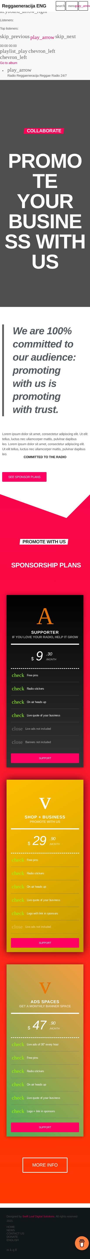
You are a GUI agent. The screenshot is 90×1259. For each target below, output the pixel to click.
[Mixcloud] (11, 1250)
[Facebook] (16, 1250)
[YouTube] (8, 1250)
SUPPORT (45, 758)
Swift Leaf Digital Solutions (38, 1216)
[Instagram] (13, 1250)
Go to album (8, 63)
